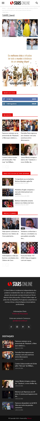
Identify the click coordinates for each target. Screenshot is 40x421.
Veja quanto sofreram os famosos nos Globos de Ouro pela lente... (10, 233)
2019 (4, 252)
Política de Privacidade (20, 314)
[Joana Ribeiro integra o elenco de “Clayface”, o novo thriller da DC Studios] (29, 149)
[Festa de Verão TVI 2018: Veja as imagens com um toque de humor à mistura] (29, 248)
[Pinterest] (23, 327)
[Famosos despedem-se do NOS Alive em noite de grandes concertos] (7, 406)
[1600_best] (20, 36)
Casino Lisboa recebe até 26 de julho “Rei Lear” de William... (9, 159)
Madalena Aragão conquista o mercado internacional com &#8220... (24, 192)
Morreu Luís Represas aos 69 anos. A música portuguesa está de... (26, 394)
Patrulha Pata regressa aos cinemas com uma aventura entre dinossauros (24, 354)
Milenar (29, 418)
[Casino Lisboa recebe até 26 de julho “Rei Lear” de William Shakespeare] (10, 149)
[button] (37, 3)
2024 (4, 228)
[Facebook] (11, 327)
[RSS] (29, 327)
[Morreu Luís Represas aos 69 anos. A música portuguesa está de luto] (7, 394)
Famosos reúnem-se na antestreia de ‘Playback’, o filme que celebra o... (10, 135)
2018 (23, 252)
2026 (4, 130)
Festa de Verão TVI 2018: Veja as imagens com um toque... (28, 258)
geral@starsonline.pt (20, 321)
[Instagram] (17, 327)
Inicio (3, 8)
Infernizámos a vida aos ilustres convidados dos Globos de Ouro (10, 258)
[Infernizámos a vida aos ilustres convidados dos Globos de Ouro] (10, 248)
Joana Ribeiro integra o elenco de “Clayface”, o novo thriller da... (29, 159)
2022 (23, 228)
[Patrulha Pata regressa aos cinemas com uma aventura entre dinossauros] (29, 125)
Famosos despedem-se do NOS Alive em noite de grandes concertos (26, 405)
